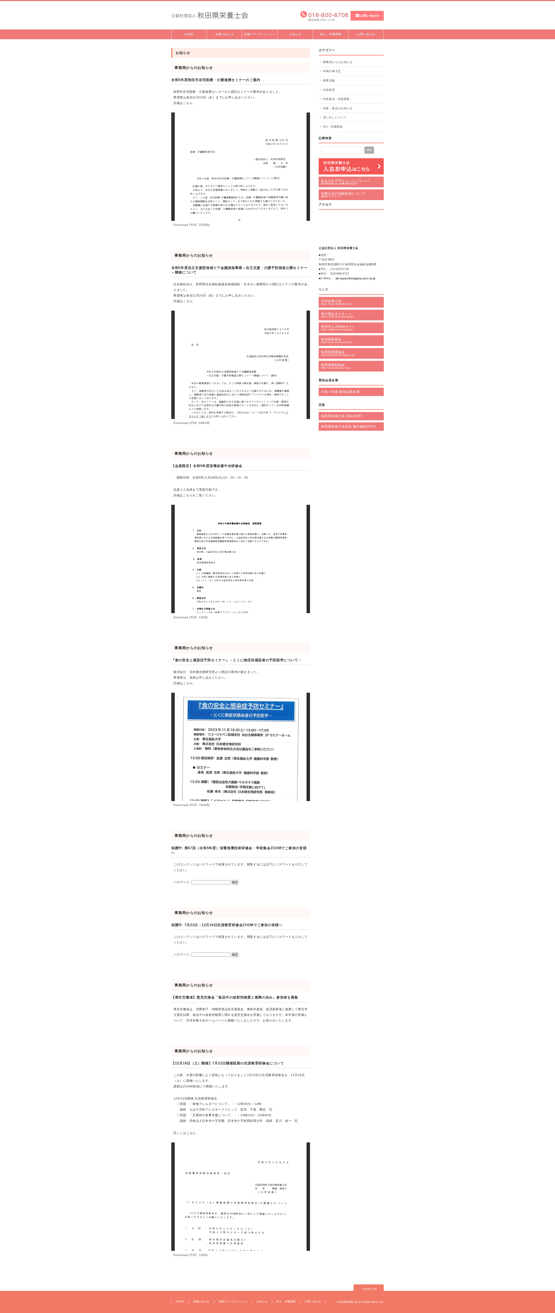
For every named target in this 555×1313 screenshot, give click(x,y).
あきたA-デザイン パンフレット (345, 182)
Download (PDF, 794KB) (191, 805)
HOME (189, 34)
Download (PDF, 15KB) (190, 1255)
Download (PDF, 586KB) (191, 423)
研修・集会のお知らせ (338, 108)
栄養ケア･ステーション (260, 34)
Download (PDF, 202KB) (191, 224)
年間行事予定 (332, 71)
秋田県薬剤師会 (335, 366)
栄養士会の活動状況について (343, 195)
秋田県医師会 (337, 340)
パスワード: (182, 882)
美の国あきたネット (337, 315)
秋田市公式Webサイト (338, 328)
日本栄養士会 (336, 302)
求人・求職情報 (330, 34)
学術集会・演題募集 (336, 99)
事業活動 (329, 80)
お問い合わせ (369, 15)
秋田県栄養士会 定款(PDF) (341, 416)
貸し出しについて (335, 117)
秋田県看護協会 (338, 353)
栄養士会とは (224, 34)
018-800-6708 (339, 269)
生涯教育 (329, 89)
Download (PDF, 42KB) (190, 617)
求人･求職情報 (333, 126)
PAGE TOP (369, 1289)
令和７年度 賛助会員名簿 (340, 392)
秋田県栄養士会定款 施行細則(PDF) (348, 426)
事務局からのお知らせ (338, 62)
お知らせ (295, 34)
